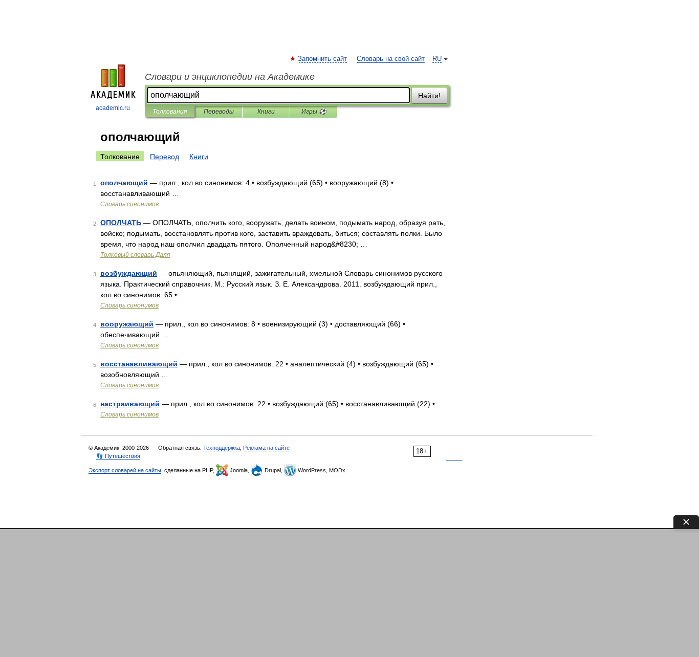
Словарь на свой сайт (391, 58)
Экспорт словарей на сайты (125, 470)
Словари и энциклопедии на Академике (230, 77)
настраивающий (130, 404)
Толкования (169, 111)
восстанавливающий (139, 364)
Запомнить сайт (323, 58)
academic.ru (113, 108)
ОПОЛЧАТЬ (120, 222)
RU (437, 58)
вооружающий (127, 324)
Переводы (219, 111)
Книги (266, 111)
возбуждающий (128, 273)
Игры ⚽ (313, 111)
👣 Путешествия (118, 456)
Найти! (429, 96)
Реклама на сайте (266, 448)
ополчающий (124, 183)
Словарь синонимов (129, 204)
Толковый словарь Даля (135, 254)
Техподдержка (221, 448)
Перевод (164, 156)
